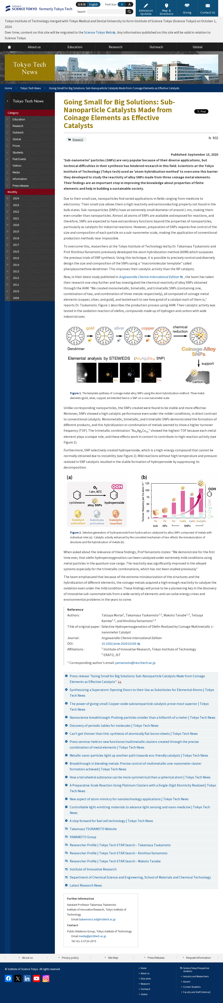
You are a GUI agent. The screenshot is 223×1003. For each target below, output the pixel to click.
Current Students (192, 986)
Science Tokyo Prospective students (196, 969)
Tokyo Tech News (30, 88)
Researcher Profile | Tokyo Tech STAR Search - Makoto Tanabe (115, 861)
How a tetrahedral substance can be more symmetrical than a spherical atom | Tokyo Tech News (140, 777)
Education (146, 978)
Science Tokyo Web (98, 32)
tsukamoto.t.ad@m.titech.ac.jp (97, 919)
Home (8, 88)
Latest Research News (86, 885)
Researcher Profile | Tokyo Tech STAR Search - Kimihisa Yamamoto (118, 853)
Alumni (186, 981)
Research (78, 139)
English (93, 4)
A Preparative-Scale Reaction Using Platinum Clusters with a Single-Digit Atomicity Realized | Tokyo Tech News (143, 788)
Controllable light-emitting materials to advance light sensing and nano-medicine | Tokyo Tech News (140, 810)
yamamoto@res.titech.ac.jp (135, 662)
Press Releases (156, 957)
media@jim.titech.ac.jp (92, 936)
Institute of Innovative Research (93, 869)
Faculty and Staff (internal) (197, 992)
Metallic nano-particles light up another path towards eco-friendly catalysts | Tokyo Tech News (139, 755)
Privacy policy (70, 957)
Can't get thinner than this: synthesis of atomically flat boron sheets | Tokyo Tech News (134, 733)
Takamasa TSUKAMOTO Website (93, 829)
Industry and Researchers (196, 976)
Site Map (113, 957)
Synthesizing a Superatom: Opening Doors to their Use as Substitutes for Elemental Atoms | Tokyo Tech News (142, 692)
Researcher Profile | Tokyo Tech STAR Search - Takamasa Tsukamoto (120, 845)
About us (27, 957)
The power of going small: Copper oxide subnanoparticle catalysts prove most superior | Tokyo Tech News (139, 706)
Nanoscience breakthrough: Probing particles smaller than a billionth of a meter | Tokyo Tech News (142, 717)
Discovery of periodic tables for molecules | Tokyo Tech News (114, 725)
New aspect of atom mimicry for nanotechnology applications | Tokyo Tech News (129, 799)
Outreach (145, 989)
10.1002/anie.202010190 (118, 643)
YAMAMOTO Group (83, 837)
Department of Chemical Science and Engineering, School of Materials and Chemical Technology (140, 877)
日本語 (82, 4)
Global (144, 994)
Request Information (198, 957)
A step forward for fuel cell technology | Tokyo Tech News (111, 821)
